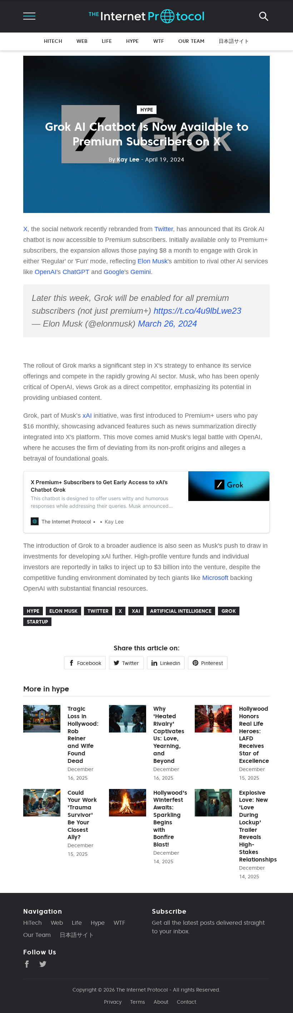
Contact (186, 1002)
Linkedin (170, 663)
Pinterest (212, 663)
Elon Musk (153, 261)
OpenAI (45, 271)
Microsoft (215, 577)
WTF (158, 41)
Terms (137, 1002)
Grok (229, 611)
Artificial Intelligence (181, 611)
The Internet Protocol (142, 990)
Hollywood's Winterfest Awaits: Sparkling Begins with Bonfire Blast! (170, 818)
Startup (37, 622)
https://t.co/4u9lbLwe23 (197, 311)
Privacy (112, 1002)
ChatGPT (76, 271)
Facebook (89, 663)
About (161, 1002)
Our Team (191, 41)
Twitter (163, 229)
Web (82, 41)
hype (146, 109)
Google (114, 271)
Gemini (140, 271)
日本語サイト (234, 41)
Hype (132, 41)
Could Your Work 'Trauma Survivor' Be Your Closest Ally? (82, 815)
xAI (87, 415)
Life (107, 41)
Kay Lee (124, 159)
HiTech (53, 41)
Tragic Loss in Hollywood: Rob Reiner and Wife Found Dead (83, 734)
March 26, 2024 (167, 323)
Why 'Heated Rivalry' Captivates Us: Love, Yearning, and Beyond (168, 734)
